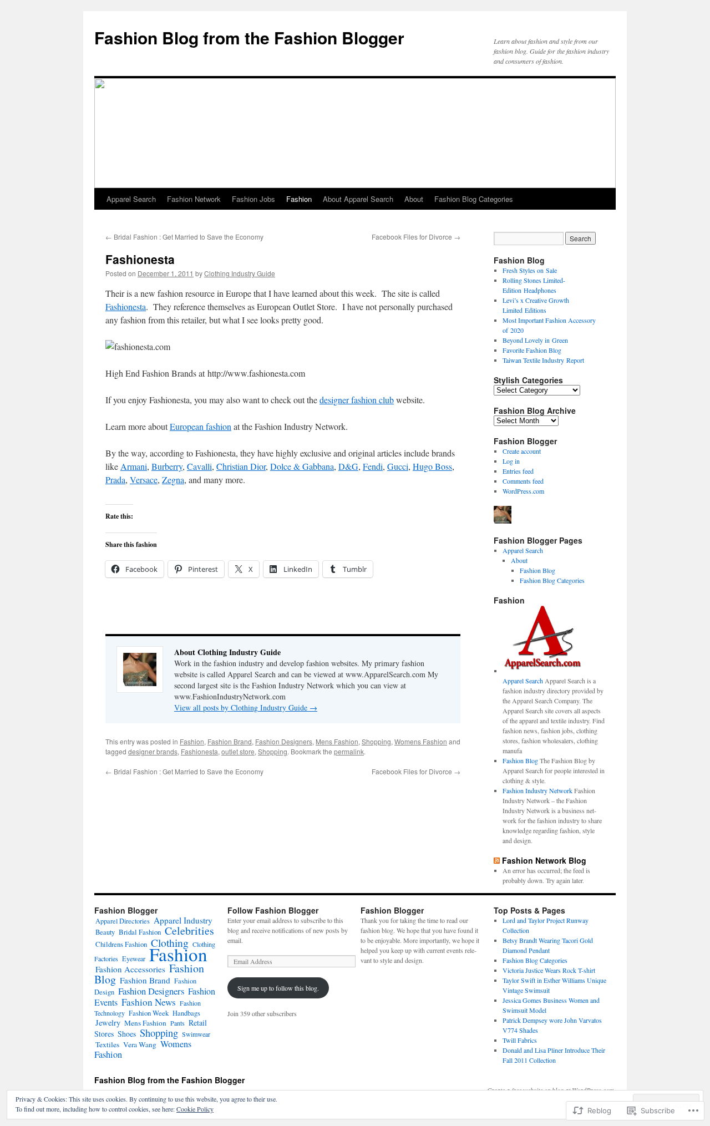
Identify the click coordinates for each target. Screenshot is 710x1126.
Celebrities (189, 930)
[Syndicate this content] (497, 860)
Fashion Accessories (130, 969)
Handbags (186, 1012)
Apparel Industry (183, 920)
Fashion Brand (229, 741)
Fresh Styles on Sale (530, 270)
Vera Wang (139, 1044)
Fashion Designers (283, 741)
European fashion (200, 426)
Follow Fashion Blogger (272, 910)
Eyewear (133, 958)
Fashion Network (194, 199)
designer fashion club (357, 399)
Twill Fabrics (520, 1040)
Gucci (397, 466)
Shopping (376, 741)
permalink (349, 751)
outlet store (238, 751)
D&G (348, 466)
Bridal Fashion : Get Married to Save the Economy (184, 236)
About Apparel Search (358, 199)
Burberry (166, 466)
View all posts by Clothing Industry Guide (245, 707)
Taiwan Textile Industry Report (543, 360)
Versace (144, 479)
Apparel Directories (122, 920)
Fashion (299, 199)
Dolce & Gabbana (302, 466)
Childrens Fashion (121, 944)
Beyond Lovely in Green (535, 340)
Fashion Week (149, 1013)
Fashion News (148, 1002)
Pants (177, 1022)
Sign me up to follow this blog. (278, 987)
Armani (133, 466)
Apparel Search (131, 199)
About (413, 199)
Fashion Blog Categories (473, 199)
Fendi (373, 466)
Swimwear (196, 1033)
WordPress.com (523, 490)
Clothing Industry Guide (239, 273)
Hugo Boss (432, 466)
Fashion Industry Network (537, 790)
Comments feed (523, 480)
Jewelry (107, 1022)
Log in (511, 461)
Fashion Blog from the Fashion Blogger (249, 37)
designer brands (153, 751)
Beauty (105, 932)
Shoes (127, 1033)
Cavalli (199, 466)
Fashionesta (140, 259)
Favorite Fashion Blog (532, 350)
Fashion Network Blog (544, 860)
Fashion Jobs (253, 199)
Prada (115, 479)
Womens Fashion (420, 741)
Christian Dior (241, 466)
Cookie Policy (195, 1108)
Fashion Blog (537, 570)
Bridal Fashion (140, 932)
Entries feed (518, 470)
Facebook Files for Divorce (416, 236)
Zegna (173, 479)
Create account (522, 451)
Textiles (107, 1044)
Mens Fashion (337, 741)
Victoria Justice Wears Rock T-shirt (549, 970)
